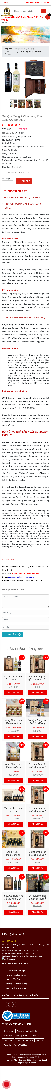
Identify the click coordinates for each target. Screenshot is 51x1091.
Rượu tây (7, 1036)
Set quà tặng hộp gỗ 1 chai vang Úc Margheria (37, 679)
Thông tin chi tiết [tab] (15, 191)
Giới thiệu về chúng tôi (15, 970)
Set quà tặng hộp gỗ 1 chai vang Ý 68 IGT (37, 811)
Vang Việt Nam (20, 1045)
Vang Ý (40, 1040)
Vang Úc (7, 1045)
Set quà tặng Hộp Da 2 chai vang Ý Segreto (37, 899)
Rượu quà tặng (22, 1036)
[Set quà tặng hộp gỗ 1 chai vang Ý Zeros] (37, 751)
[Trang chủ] (7, 11)
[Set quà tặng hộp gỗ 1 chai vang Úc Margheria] (37, 664)
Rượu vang (8, 1031)
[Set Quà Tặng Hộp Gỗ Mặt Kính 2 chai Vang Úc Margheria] (13, 664)
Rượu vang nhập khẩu (27, 1031)
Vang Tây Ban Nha (24, 1040)
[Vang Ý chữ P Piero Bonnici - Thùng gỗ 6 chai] (13, 839)
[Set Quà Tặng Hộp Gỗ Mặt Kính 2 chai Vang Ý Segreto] (13, 883)
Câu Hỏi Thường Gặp (15, 988)
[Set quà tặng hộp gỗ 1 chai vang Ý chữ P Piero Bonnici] (37, 839)
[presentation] (5, 35)
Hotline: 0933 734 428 (37, 2)
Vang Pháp (8, 1040)
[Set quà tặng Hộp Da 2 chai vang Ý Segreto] (37, 883)
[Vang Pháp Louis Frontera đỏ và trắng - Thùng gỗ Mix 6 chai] (13, 707)
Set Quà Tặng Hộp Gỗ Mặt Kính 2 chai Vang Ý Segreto (13, 899)
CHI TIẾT (25, 181)
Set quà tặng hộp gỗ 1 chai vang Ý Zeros (37, 767)
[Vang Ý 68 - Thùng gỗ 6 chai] (13, 795)
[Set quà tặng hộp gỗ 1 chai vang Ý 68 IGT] (37, 795)
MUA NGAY (13, 692)
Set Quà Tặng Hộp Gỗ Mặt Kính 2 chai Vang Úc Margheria (13, 679)
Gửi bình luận (14, 634)
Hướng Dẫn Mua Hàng (16, 983)
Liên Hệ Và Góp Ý (13, 979)
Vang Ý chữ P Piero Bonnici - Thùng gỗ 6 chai (13, 855)
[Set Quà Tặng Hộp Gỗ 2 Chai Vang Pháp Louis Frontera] (37, 707)
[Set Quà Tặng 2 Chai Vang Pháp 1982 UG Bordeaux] (25, 78)
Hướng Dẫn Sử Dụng (15, 975)
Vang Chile (37, 1036)
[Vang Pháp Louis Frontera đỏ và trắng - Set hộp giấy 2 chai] (13, 751)
